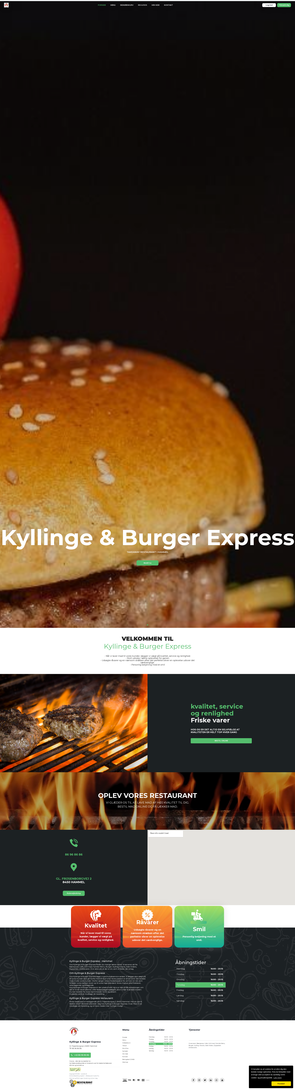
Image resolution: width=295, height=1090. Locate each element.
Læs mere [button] (277, 1078)
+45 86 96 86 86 (81, 1055)
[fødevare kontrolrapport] (75, 1070)
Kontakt (168, 5)
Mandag (161, 1037)
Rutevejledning (74, 893)
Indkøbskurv (126, 5)
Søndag (161, 1051)
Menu (113, 5)
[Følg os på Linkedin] (210, 1080)
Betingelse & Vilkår (128, 1059)
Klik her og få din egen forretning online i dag (83, 1078)
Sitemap (125, 1062)
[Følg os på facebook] (193, 1080)
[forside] (74, 1033)
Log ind (269, 5)
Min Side (155, 5)
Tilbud (124, 1045)
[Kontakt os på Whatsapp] (216, 1080)
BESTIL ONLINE (221, 741)
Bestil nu (147, 563)
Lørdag (161, 1048)
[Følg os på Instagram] (199, 1080)
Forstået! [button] (281, 1084)
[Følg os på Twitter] (205, 1080)
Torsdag (160, 1044)
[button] (261, 1084)
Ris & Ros (142, 5)
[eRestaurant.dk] (80, 1083)
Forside (102, 5)
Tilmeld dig (284, 5)
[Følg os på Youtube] (222, 1080)
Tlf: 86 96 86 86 (75, 1048)
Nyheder (125, 1051)
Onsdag (161, 1041)
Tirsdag (161, 1039)
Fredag (161, 1046)
